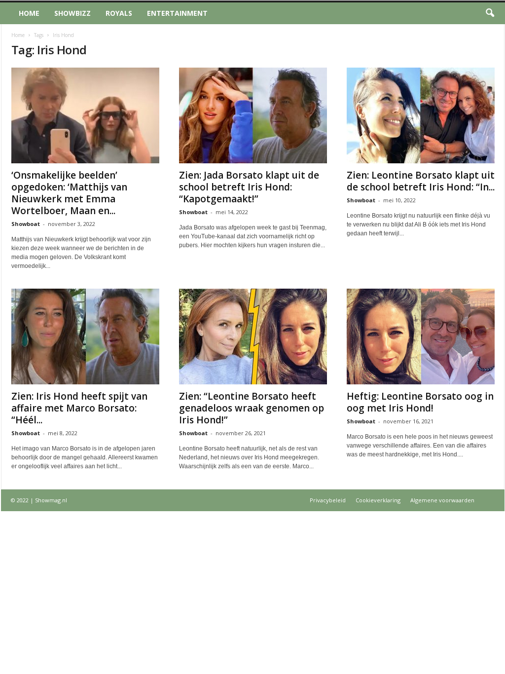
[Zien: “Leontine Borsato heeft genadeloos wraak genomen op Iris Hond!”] (253, 336)
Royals (119, 13)
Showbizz (72, 13)
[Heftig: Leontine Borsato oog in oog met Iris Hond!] (421, 336)
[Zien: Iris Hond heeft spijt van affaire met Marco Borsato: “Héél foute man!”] (85, 336)
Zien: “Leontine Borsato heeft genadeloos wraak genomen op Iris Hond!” (251, 408)
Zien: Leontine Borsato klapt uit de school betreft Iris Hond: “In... (421, 181)
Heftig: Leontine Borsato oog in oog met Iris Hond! (420, 402)
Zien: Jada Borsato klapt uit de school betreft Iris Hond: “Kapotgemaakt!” (249, 187)
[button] (490, 13)
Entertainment (177, 13)
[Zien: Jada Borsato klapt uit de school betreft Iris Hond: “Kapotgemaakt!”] (253, 115)
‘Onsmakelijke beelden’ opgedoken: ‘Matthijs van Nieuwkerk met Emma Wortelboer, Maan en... (69, 193)
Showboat (25, 223)
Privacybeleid (328, 500)
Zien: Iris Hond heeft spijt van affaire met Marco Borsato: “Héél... (79, 408)
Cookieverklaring (378, 500)
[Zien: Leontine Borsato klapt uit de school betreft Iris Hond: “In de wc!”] (421, 115)
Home (29, 13)
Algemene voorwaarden (442, 500)
